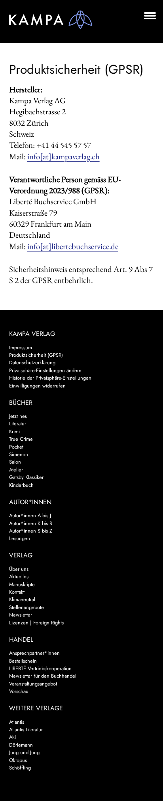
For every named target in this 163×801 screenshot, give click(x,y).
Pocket (16, 447)
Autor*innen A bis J (30, 515)
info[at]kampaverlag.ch (63, 156)
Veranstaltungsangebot (33, 683)
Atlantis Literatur (26, 729)
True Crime (21, 439)
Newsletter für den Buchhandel (42, 676)
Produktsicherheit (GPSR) (36, 355)
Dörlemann (21, 745)
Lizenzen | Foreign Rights (36, 622)
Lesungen (19, 538)
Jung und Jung (24, 752)
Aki (12, 737)
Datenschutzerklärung (32, 362)
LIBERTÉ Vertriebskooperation (40, 668)
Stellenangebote (26, 607)
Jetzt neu (18, 416)
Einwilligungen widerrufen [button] (37, 385)
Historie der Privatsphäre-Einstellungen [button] (50, 378)
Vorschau (18, 691)
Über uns (18, 569)
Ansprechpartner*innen (34, 653)
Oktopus (18, 760)
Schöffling (20, 767)
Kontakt (17, 592)
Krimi (14, 431)
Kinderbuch (21, 485)
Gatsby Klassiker (26, 477)
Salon (15, 462)
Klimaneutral (22, 599)
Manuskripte (22, 584)
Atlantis (16, 722)
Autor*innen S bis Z (30, 531)
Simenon (18, 454)
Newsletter (20, 614)
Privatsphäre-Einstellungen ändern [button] (45, 370)
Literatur (17, 423)
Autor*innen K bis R (30, 523)
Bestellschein (23, 661)
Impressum (20, 347)
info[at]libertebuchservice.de (72, 246)
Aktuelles (18, 576)
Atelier (16, 469)
